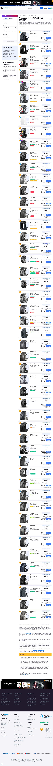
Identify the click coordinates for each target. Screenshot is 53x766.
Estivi (7, 11)
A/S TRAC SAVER (34, 164)
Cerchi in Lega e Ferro (21, 11)
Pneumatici (3, 11)
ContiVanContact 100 (34, 307)
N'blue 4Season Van (34, 154)
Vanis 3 (32, 256)
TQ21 (32, 446)
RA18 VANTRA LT (34, 106)
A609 (31, 600)
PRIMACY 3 (33, 44)
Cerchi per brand (18, 693)
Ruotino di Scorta (37, 11)
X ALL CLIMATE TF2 (34, 33)
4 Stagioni (14, 11)
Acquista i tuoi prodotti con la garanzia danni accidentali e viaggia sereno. (26, 5)
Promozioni (29, 727)
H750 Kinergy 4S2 (34, 82)
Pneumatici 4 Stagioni (18, 725)
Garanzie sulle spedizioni (18, 740)
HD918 (32, 341)
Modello (4, 25)
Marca (4, 21)
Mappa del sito (30, 734)
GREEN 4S (33, 480)
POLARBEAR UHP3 (33, 458)
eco (32, 563)
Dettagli (43, 37)
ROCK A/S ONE (34, 387)
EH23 (33, 352)
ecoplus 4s (33, 491)
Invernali (10, 11)
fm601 (32, 423)
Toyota (29, 15)
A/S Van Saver (34, 198)
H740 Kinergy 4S (34, 70)
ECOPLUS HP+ (34, 435)
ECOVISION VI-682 (34, 222)
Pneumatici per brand (45, 693)
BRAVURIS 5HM (34, 244)
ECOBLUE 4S (33, 502)
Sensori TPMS (30, 731)
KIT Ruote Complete (29, 11)
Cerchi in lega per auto (6, 693)
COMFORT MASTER (33, 527)
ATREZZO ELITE (34, 550)
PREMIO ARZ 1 (34, 399)
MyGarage (43, 11)
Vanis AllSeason (34, 268)
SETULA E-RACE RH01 (34, 576)
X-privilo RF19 (33, 187)
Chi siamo (29, 724)
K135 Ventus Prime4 (33, 58)
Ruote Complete (17, 719)
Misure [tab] (11, 18)
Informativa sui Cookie (18, 744)
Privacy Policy (16, 745)
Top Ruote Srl (26, 761)
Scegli (49, 37)
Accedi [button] (45, 8)
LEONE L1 (33, 468)
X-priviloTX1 (33, 175)
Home (20, 15)
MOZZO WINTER (34, 538)
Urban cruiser (33, 15)
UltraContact (33, 292)
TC (34, 761)
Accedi (28, 718)
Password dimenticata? (31, 719)
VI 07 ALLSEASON (33, 234)
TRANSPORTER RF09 (34, 210)
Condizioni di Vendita (18, 738)
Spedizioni (16, 733)
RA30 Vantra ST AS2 (34, 95)
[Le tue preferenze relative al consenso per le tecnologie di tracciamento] (2, 764)
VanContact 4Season (33, 318)
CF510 (33, 375)
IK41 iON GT (33, 128)
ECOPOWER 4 (34, 514)
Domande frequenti (30, 733)
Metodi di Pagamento (18, 734)
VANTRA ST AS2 (34, 117)
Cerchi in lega (16, 716)
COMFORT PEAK (34, 364)
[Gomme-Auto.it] (6, 8)
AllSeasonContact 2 (34, 280)
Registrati (29, 716)
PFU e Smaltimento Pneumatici (20, 737)
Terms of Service (36, 760)
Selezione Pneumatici (10, 15)
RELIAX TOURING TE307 (35, 412)
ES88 (33, 612)
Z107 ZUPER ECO (35, 328)
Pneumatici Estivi (17, 722)
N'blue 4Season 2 (34, 140)
